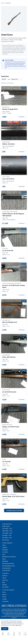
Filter (4, 79)
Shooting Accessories (8, 563)
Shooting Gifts (6, 570)
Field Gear (5, 550)
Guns (3, 554)
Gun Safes (5, 552)
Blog (3, 582)
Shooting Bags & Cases (8, 566)
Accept (5, 628)
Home (2, 3)
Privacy (4, 597)
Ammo (4, 545)
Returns (4, 594)
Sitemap (4, 585)
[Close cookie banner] (10, 628)
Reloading (5, 561)
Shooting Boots (6, 568)
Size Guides (5, 587)
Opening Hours (8, 524)
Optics (4, 559)
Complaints (5, 601)
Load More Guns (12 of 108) (14, 510)
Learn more (18, 625)
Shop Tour (5, 580)
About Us (6, 573)
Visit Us (4, 578)
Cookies (4, 599)
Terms (4, 592)
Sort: (9, 79)
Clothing (4, 547)
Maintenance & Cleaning (9, 556)
